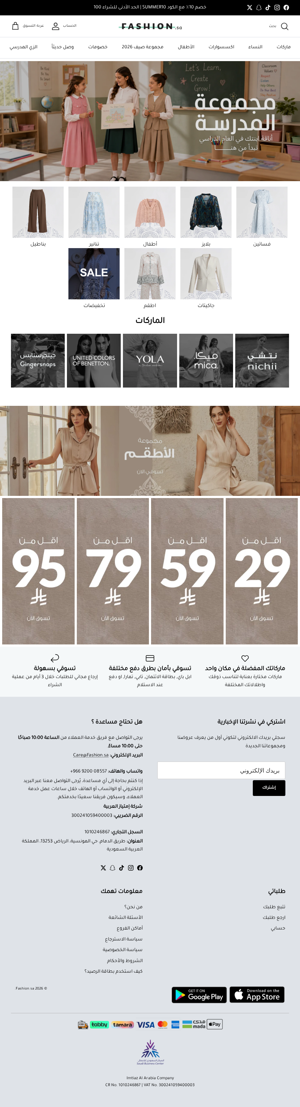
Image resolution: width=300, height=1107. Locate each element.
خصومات (98, 47)
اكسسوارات (221, 47)
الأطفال (186, 47)
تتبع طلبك (274, 907)
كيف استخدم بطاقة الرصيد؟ (114, 972)
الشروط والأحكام (125, 961)
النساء (255, 47)
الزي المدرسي (23, 47)
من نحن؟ (133, 907)
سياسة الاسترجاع (124, 939)
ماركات (284, 47)
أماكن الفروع (130, 928)
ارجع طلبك (274, 918)
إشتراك (269, 788)
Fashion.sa (25, 989)
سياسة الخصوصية (123, 950)
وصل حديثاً (63, 47)
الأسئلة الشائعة (126, 918)
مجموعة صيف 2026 (143, 47)
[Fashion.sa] (150, 26)
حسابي (278, 928)
